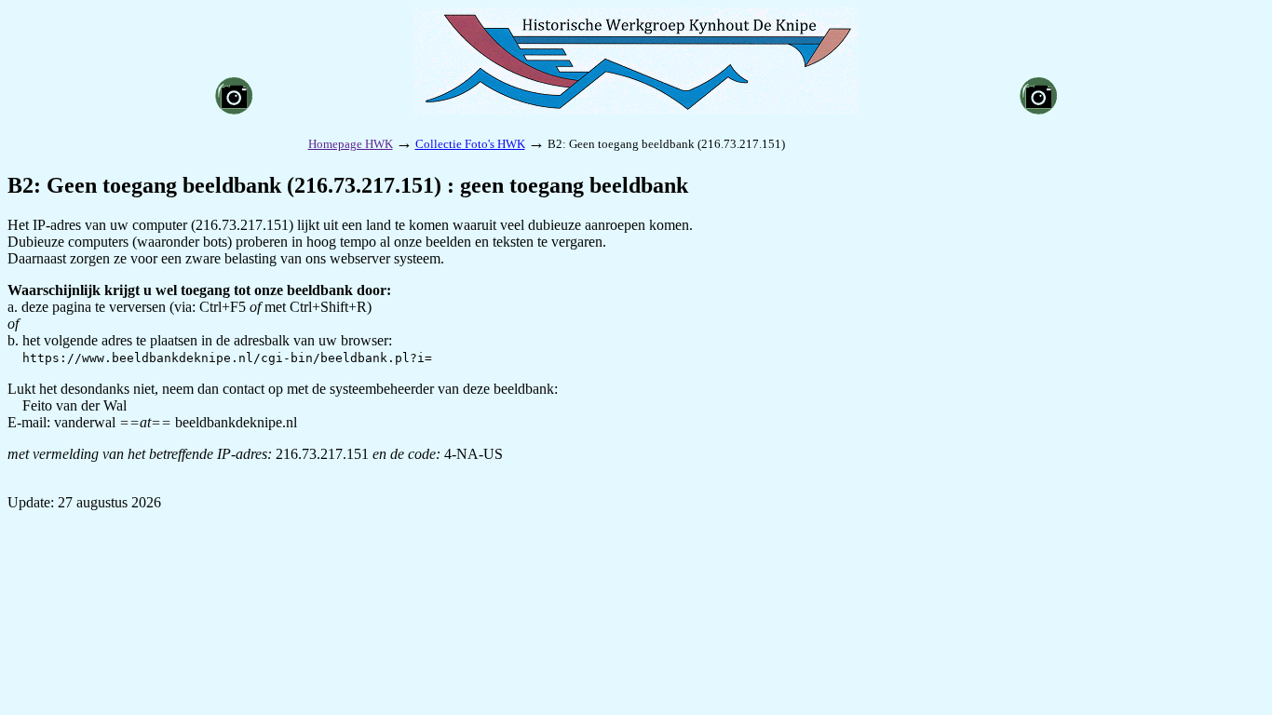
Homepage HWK (350, 144)
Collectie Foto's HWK (470, 144)
